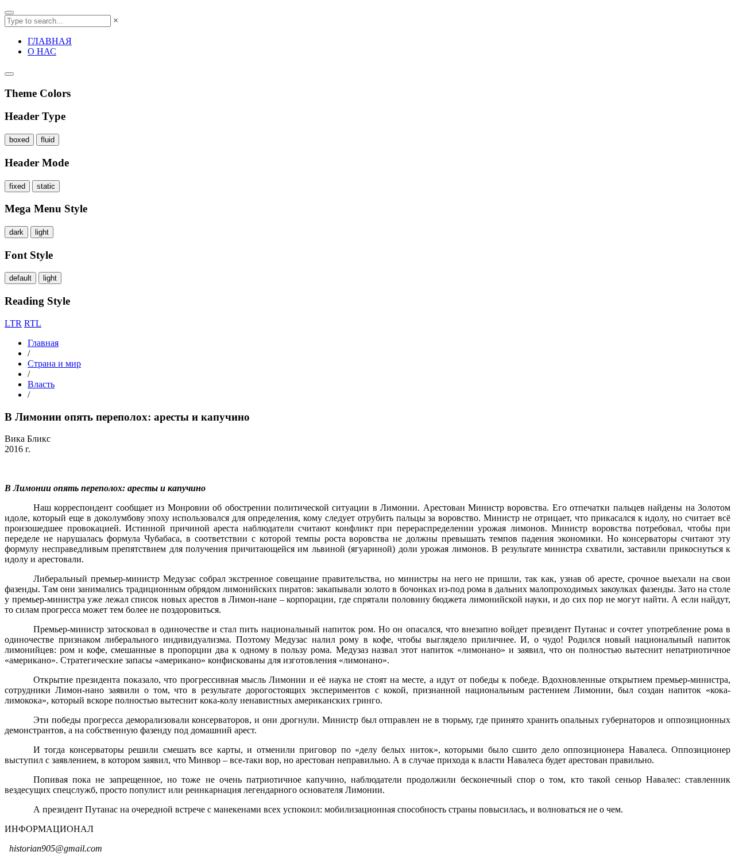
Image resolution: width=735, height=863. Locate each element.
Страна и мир (54, 363)
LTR (13, 323)
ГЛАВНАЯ (50, 41)
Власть (41, 384)
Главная (43, 343)
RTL (32, 323)
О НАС (42, 51)
